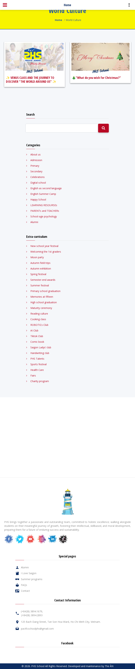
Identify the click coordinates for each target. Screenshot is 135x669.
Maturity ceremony (41, 308)
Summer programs (31, 579)
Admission (36, 160)
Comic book (37, 341)
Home (58, 20)
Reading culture (39, 313)
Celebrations (37, 177)
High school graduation (43, 302)
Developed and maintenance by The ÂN (90, 666)
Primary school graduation (45, 291)
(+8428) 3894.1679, (32, 611)
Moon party (37, 257)
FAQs (24, 585)
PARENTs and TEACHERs (44, 210)
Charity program (39, 381)
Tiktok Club (36, 336)
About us (35, 154)
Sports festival (38, 364)
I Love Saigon (28, 573)
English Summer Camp (43, 194)
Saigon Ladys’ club (40, 347)
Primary (34, 165)
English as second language (46, 188)
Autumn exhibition (40, 268)
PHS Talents (37, 358)
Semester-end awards (42, 279)
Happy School (38, 199)
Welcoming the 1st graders (45, 251)
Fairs (33, 375)
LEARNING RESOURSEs (43, 205)
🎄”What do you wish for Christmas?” (96, 78)
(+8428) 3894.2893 (32, 615)
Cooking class (38, 319)
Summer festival (39, 285)
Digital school (38, 182)
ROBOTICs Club (39, 324)
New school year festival (44, 246)
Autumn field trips (40, 263)
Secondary (36, 171)
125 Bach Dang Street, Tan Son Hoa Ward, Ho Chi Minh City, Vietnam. (61, 621)
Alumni (34, 222)
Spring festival (38, 274)
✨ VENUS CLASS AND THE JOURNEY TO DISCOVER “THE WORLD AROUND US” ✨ (31, 80)
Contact (25, 590)
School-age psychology (43, 216)
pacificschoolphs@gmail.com (37, 628)
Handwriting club (39, 353)
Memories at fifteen (41, 296)
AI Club (34, 330)
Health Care (37, 370)
